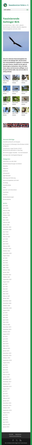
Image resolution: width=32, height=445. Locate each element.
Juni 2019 (5, 339)
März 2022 (5, 267)
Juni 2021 (5, 286)
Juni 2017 (5, 393)
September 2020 (7, 308)
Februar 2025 (6, 222)
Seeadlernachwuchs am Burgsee (11, 142)
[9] (16, 98)
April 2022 (5, 265)
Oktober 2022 (6, 251)
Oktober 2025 (6, 215)
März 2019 (5, 346)
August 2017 (6, 389)
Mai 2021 (5, 289)
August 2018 (6, 362)
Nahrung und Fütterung (9, 178)
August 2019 (6, 334)
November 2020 (7, 303)
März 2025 (5, 220)
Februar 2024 (6, 236)
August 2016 (6, 412)
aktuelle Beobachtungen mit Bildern (12, 163)
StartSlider (6, 192)
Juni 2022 (5, 260)
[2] (6, 88)
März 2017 (5, 396)
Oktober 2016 (6, 408)
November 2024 (7, 229)
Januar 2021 (6, 298)
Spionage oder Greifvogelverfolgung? (12, 155)
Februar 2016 (6, 424)
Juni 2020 (5, 315)
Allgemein (24, 27)
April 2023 (5, 243)
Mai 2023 (5, 241)
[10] (6, 98)
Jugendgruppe (6, 175)
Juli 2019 (5, 336)
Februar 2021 (6, 296)
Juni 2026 (5, 205)
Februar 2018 (6, 374)
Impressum (18, 434)
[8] (25, 98)
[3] (25, 77)
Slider (19, 29)
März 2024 (5, 234)
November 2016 (7, 405)
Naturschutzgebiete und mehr (10, 29)
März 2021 (5, 293)
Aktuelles (19, 27)
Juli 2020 (5, 312)
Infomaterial (6, 173)
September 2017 (7, 386)
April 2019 (5, 343)
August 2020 (6, 310)
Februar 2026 (6, 210)
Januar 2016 (6, 427)
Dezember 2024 (7, 227)
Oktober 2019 (6, 331)
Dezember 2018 (7, 353)
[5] (25, 109)
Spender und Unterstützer (10, 190)
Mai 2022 (5, 262)
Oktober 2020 (6, 305)
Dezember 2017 (7, 379)
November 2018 (7, 355)
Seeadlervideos (7, 185)
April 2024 (5, 232)
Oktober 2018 (6, 358)
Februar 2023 (6, 246)
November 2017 (7, 381)
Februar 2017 (6, 398)
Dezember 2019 (7, 327)
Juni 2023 (5, 239)
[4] (16, 77)
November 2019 (7, 329)
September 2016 (7, 410)
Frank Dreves (8, 25)
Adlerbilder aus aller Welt (9, 161)
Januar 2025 (6, 224)
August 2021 (6, 282)
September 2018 (7, 360)
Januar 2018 (6, 377)
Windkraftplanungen (8, 197)
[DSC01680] (25, 88)
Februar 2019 (6, 348)
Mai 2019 (5, 341)
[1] (16, 88)
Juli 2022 (5, 258)
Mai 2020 (5, 317)
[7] (6, 109)
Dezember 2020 (7, 301)
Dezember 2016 (7, 403)
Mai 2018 (5, 369)
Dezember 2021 (7, 274)
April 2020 (5, 320)
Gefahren (5, 171)
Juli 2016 (5, 415)
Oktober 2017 (6, 384)
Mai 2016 (5, 419)
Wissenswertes (7, 199)
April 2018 (5, 372)
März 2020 (5, 322)
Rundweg (5, 182)
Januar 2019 (6, 350)
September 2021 (7, 279)
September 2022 (7, 253)
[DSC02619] (6, 77)
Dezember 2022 (7, 248)
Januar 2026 (6, 213)
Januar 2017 (6, 400)
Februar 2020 (6, 324)
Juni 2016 (5, 417)
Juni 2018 (5, 367)
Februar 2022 (6, 270)
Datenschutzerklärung (15, 436)
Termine (5, 194)
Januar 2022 (6, 272)
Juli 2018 (5, 365)
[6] (16, 109)
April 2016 (5, 422)
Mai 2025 (5, 217)
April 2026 (5, 208)
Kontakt (11, 434)
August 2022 (6, 255)
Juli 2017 (5, 391)
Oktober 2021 (6, 277)
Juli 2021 (5, 284)
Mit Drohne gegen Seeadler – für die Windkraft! (15, 152)
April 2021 (5, 291)
